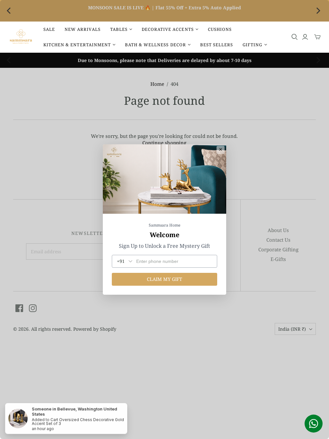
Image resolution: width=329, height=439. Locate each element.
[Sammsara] (21, 37)
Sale (49, 29)
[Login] (305, 36)
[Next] (319, 11)
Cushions (220, 29)
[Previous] (10, 11)
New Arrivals (82, 29)
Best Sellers (216, 45)
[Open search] (294, 37)
